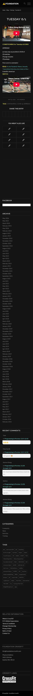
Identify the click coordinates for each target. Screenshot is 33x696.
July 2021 (5, 281)
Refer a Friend (6, 631)
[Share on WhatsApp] (10, 114)
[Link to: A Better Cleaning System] (23, 140)
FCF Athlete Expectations (10, 621)
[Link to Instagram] (26, 693)
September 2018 (7, 366)
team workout (26, 580)
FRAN (15, 561)
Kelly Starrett (21, 565)
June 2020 (5, 314)
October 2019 (6, 334)
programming (22, 574)
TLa (11, 583)
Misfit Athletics (13, 568)
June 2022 (5, 253)
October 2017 (6, 394)
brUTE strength (7, 552)
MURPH (15, 571)
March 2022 (6, 261)
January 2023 (6, 236)
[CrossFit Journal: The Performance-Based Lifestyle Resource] (9, 682)
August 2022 (6, 248)
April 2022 (5, 258)
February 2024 (7, 231)
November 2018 (7, 361)
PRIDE (16, 574)
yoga (16, 586)
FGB (26, 555)
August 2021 (6, 278)
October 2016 (6, 419)
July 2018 (5, 371)
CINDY (25, 552)
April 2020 (5, 319)
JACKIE (14, 565)
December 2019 (7, 329)
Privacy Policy (6, 628)
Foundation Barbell (7, 561)
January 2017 (6, 417)
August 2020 (6, 309)
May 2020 (5, 316)
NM (19, 571)
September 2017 (7, 396)
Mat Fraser (6, 568)
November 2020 (7, 301)
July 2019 (5, 341)
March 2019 (6, 351)
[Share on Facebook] (4, 114)
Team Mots (18, 580)
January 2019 (6, 356)
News (4, 531)
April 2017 (5, 409)
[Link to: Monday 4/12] (9, 134)
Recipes (5, 577)
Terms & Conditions (8, 623)
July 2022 (5, 251)
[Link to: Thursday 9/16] (23, 145)
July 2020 (5, 311)
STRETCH (21, 577)
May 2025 (5, 221)
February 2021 (7, 293)
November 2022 (7, 241)
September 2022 (7, 246)
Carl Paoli (14, 552)
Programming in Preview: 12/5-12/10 (16, 439)
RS (9, 577)
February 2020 (7, 324)
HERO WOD (21, 561)
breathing (21, 549)
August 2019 (6, 339)
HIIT (27, 561)
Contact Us (6, 633)
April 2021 (5, 288)
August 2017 (6, 399)
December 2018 (7, 359)
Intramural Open (7, 565)
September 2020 (7, 306)
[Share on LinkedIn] (16, 114)
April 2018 (5, 379)
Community (5, 528)
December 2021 (7, 268)
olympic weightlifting (8, 574)
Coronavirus (11, 104)
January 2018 (6, 386)
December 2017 (7, 389)
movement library (7, 571)
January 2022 (6, 266)
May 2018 (5, 376)
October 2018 (6, 364)
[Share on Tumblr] (19, 114)
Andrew (22, 99)
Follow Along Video (7, 558)
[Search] (23, 3)
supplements (6, 580)
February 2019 (7, 354)
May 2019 (5, 346)
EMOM (22, 555)
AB (4, 549)
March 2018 (6, 381)
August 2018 (6, 369)
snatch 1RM (14, 577)
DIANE (17, 555)
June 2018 (5, 374)
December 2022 (7, 238)
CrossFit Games (7, 555)
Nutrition (5, 533)
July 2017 (5, 401)
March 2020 (6, 321)
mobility (21, 568)
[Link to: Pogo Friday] (9, 129)
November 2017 (7, 391)
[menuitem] (23, 3)
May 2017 (5, 406)
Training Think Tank (18, 583)
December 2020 (7, 298)
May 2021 (5, 286)
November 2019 (7, 331)
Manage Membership (9, 626)
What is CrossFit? (8, 618)
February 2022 (7, 263)
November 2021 (7, 271)
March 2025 (6, 223)
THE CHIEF (5, 583)
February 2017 (7, 414)
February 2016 (7, 422)
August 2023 (6, 233)
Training (5, 536)
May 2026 (5, 218)
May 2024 (5, 228)
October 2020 (6, 304)
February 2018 (7, 384)
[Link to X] (29, 693)
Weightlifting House (8, 586)
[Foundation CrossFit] (13, 3)
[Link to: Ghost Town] (23, 134)
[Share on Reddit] (25, 114)
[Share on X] (7, 114)
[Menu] (28, 3)
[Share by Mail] (28, 114)
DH (13, 555)
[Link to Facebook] (23, 693)
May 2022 (5, 256)
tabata (12, 580)
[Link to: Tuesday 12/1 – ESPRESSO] (23, 129)
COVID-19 (20, 104)
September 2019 (7, 336)
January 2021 (6, 296)
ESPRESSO (27, 104)
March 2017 (6, 412)
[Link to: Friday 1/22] (9, 140)
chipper (20, 552)
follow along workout (18, 558)
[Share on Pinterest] (13, 114)
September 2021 (7, 276)
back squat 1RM (10, 549)
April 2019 (5, 349)
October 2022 (6, 243)
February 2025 (7, 226)
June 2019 (5, 344)
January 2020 (6, 326)
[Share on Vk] (22, 114)
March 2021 (6, 291)
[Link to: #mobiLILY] (9, 145)
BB (16, 549)
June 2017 (5, 404)
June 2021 (5, 283)
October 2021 (6, 273)
